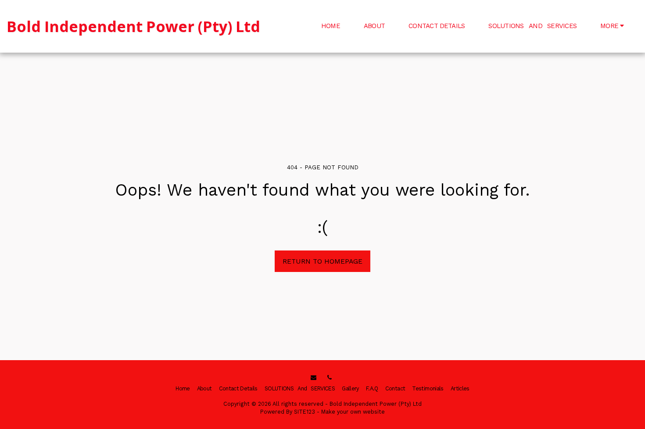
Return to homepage (322, 261)
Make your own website (353, 411)
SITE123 (304, 411)
